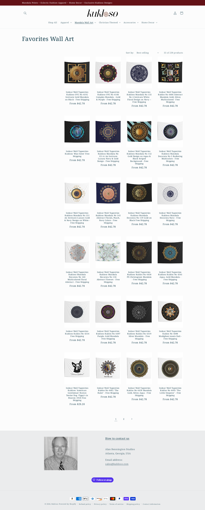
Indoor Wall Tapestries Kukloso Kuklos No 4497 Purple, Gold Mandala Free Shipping (108, 335)
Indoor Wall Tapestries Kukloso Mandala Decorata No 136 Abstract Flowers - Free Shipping (108, 277)
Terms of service (116, 504)
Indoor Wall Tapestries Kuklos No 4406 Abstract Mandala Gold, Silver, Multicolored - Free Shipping (170, 97)
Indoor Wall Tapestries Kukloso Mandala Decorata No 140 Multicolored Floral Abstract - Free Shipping (77, 277)
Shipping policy (133, 504)
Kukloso (54, 504)
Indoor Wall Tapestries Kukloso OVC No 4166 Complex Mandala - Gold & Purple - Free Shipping (108, 96)
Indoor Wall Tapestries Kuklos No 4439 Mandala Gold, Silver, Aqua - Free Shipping (139, 392)
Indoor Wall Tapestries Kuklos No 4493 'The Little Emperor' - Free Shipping (170, 392)
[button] (25, 13)
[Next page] (131, 419)
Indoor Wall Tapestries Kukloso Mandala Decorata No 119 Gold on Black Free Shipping (139, 217)
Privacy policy (100, 504)
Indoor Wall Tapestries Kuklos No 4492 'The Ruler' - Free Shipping (108, 390)
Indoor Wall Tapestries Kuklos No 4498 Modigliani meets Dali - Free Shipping (170, 335)
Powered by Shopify (67, 504)
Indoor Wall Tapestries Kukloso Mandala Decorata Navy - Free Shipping (170, 217)
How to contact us (117, 438)
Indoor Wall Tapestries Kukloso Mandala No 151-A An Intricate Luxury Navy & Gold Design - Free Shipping (108, 156)
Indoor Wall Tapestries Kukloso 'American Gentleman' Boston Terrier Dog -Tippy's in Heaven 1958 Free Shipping (77, 394)
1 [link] (116, 419)
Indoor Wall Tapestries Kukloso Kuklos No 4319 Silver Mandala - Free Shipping (139, 335)
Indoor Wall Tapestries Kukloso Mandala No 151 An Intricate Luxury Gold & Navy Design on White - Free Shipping (77, 218)
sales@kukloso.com (117, 464)
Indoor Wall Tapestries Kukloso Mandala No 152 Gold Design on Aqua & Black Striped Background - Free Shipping (139, 157)
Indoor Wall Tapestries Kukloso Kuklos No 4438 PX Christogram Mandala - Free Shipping (139, 276)
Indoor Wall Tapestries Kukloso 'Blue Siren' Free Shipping (77, 153)
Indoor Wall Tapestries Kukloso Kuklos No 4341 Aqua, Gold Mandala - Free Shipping (170, 276)
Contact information (151, 504)
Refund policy (85, 504)
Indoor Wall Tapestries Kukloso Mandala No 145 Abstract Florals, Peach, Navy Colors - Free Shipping (108, 218)
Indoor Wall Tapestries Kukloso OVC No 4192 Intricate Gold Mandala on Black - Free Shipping (77, 96)
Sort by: (130, 52)
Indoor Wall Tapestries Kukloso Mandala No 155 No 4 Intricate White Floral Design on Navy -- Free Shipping (139, 97)
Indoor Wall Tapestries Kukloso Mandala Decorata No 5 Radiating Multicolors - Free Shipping (170, 156)
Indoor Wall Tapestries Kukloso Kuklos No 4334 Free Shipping (77, 333)
